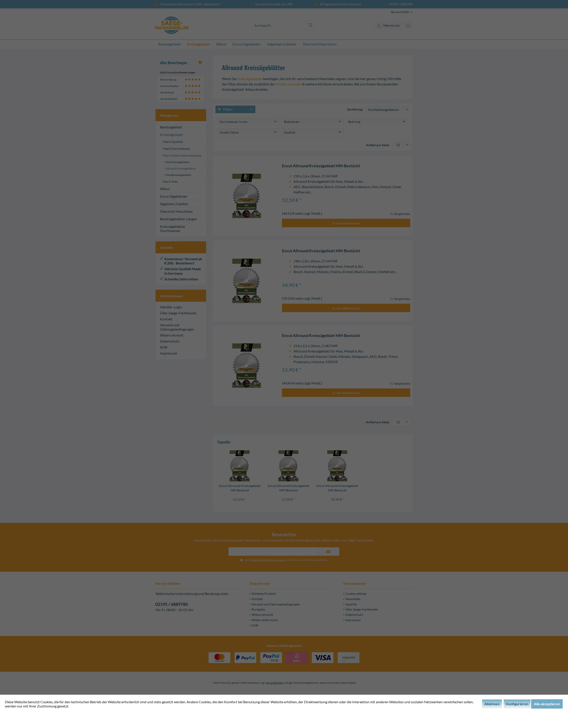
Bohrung (354, 122)
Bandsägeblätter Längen (178, 219)
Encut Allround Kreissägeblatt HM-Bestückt (321, 165)
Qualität (289, 132)
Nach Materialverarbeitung (182, 155)
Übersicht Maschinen (176, 211)
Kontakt (166, 319)
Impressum (168, 353)
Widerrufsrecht (171, 335)
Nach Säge (170, 181)
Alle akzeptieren (547, 704)
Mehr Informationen (85, 706)
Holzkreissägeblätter (177, 162)
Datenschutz (169, 341)
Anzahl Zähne (229, 132)
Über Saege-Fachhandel (178, 313)
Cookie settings (356, 593)
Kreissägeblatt (171, 134)
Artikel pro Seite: (378, 145)
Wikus (165, 189)
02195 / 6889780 (171, 604)
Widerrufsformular (265, 620)
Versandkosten (274, 682)
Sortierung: (355, 109)
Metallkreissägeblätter (178, 175)
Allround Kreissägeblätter (180, 168)
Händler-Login (171, 307)
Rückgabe (258, 609)
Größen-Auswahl (288, 84)
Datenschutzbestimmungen (267, 560)
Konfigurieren (517, 704)
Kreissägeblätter (249, 79)
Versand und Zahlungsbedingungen (177, 327)
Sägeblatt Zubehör (174, 204)
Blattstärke (291, 122)
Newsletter (353, 599)
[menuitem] (400, 12)
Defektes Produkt (264, 593)
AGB (163, 347)
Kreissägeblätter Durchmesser (172, 228)
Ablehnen (492, 704)
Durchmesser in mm (234, 122)
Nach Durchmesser (176, 148)
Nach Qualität (173, 142)
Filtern (228, 109)
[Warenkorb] (408, 25)
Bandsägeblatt (171, 127)
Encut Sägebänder (173, 196)
